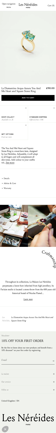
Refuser (9, 429)
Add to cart (28, 98)
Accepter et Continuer (46, 428)
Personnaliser (28, 429)
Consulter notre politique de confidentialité (19, 418)
